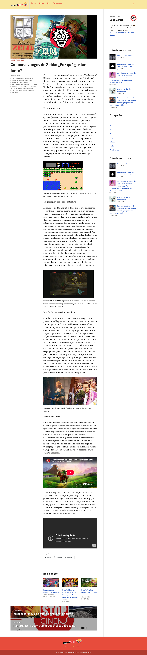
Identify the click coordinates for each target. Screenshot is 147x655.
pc (19, 82)
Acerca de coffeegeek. (72, 647)
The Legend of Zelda (19, 86)
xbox (20, 90)
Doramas (113, 130)
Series (112, 146)
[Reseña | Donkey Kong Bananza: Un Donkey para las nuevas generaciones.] (70, 582)
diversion (15, 78)
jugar (22, 80)
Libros (41, 3)
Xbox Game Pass (29, 90)
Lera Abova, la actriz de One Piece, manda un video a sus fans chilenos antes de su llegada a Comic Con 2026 (123, 78)
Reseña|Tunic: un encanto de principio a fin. (89, 592)
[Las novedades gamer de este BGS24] (51, 582)
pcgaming (24, 82)
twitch (14, 90)
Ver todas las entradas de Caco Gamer (122, 34)
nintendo (29, 80)
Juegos (33, 3)
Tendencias (57, 3)
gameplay (15, 80)
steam (35, 84)
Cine (48, 3)
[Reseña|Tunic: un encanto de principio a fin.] (89, 582)
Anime (112, 122)
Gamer (12, 60)
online (14, 82)
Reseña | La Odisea (124, 56)
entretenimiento (26, 78)
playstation (16, 84)
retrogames (26, 84)
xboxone (15, 92)
